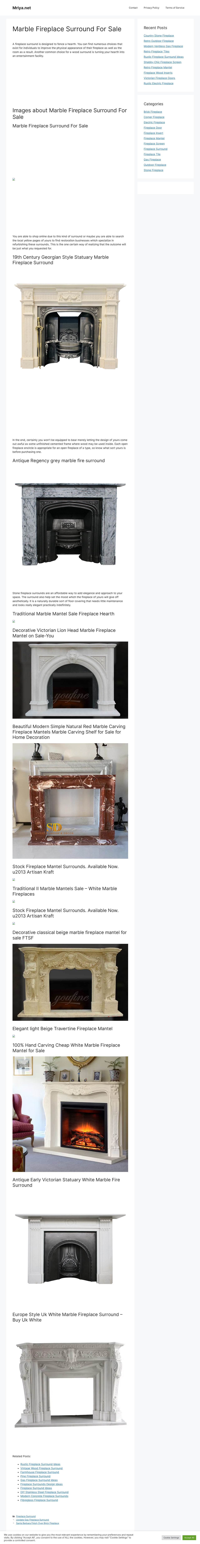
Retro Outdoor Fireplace (159, 40)
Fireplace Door (153, 127)
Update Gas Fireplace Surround (32, 1519)
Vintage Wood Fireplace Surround (41, 1468)
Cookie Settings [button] (171, 1537)
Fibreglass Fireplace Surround (39, 1500)
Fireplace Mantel (154, 138)
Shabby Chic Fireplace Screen (162, 62)
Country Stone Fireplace (159, 35)
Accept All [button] (189, 1537)
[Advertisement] (70, 84)
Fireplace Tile (152, 154)
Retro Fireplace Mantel (158, 67)
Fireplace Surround (26, 1516)
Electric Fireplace (154, 122)
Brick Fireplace (153, 111)
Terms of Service (174, 7)
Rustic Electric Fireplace (158, 83)
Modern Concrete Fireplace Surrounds (44, 1496)
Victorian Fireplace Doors (159, 78)
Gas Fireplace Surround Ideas (39, 1480)
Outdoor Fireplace (155, 164)
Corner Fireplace (154, 117)
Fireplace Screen (154, 143)
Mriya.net (21, 7)
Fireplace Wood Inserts (158, 72)
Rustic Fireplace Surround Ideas (40, 1464)
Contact (133, 7)
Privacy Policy (151, 7)
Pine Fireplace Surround (35, 1476)
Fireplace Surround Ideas (36, 1488)
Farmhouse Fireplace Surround (39, 1472)
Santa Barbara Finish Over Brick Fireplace (37, 1523)
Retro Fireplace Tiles (156, 51)
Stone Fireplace (153, 170)
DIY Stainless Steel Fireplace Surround (44, 1492)
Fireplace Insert (153, 133)
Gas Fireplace (152, 159)
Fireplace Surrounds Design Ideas (41, 1484)
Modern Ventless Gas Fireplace (163, 46)
